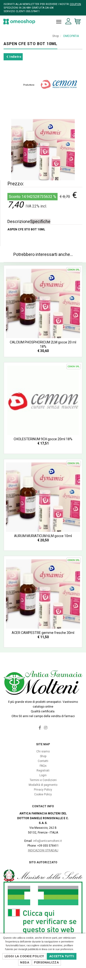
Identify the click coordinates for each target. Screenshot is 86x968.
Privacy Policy (43, 789)
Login (43, 775)
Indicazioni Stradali (43, 850)
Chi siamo (43, 751)
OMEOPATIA (71, 36)
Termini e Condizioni (43, 780)
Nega (24, 962)
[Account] (68, 21)
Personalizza (46, 962)
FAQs (43, 765)
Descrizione (18, 221)
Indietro (15, 56)
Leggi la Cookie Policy (24, 956)
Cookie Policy (43, 794)
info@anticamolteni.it (47, 841)
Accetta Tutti (61, 956)
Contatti (43, 761)
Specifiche (40, 221)
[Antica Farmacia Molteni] (19, 21)
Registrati (43, 770)
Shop (55, 36)
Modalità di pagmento (43, 785)
